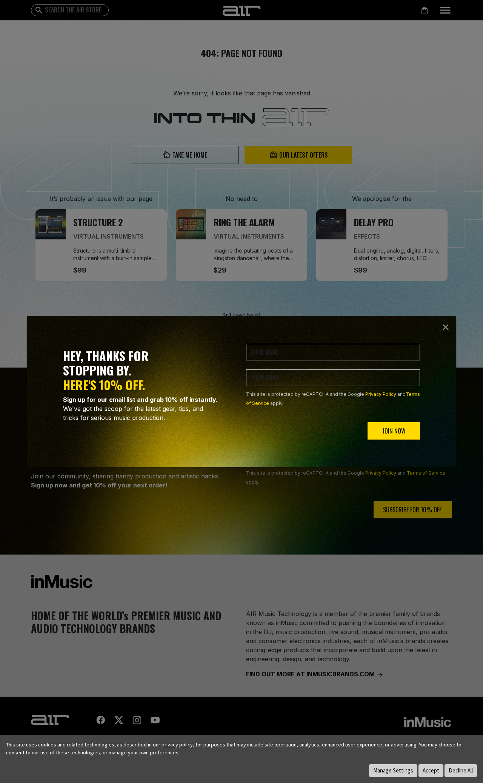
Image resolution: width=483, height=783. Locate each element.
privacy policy (177, 744)
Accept (431, 770)
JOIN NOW (394, 430)
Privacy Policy (380, 394)
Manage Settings (393, 770)
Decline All (461, 770)
